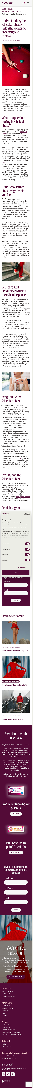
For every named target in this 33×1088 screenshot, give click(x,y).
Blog (10, 9)
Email (6, 590)
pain (20, 458)
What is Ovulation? (8, 991)
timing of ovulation (23, 497)
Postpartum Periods (8, 996)
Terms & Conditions (8, 1030)
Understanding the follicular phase (15, 14)
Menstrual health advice (11, 11)
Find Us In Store (7, 1046)
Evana (4, 9)
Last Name (8, 888)
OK (16, 572)
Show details (22, 567)
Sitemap (4, 1015)
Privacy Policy (6, 1027)
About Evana (6, 1006)
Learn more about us (15, 976)
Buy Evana (16, 813)
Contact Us (5, 1044)
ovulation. (5, 162)
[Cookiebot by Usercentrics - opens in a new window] (22, 514)
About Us (5, 1010)
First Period (6, 994)
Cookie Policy (6, 1025)
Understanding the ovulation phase (14, 684)
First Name (7, 582)
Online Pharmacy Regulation (11, 1032)
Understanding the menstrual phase (15, 650)
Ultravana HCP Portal (9, 1058)
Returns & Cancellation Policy (12, 1034)
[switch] (27, 549)
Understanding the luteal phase (13, 719)
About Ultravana (7, 1008)
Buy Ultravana (15, 852)
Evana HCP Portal (8, 1056)
